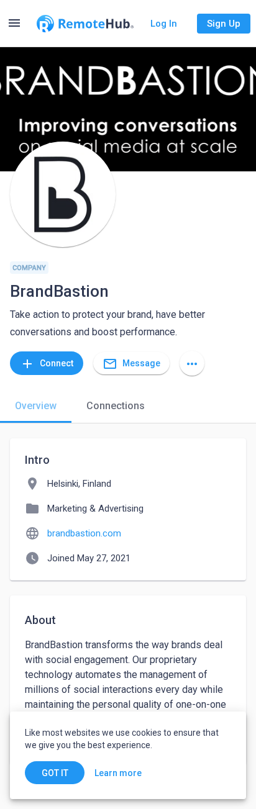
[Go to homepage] (85, 24)
